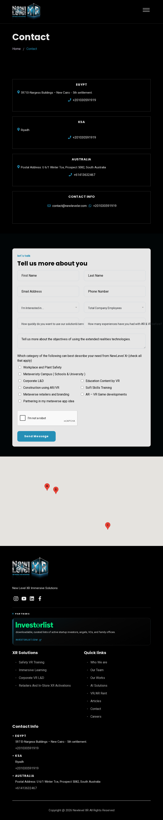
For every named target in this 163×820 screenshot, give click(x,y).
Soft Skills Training (99, 388)
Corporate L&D (33, 381)
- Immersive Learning (31, 670)
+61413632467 (84, 175)
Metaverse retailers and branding (46, 394)
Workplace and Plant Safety (42, 367)
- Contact (94, 709)
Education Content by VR (103, 381)
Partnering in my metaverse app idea (48, 401)
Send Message (36, 436)
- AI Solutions (97, 685)
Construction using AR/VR (41, 388)
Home (16, 49)
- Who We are (97, 662)
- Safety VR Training (29, 662)
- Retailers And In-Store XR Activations (43, 685)
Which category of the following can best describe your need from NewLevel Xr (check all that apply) (79, 358)
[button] (47, 487)
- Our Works (96, 678)
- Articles (94, 701)
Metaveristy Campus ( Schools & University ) (54, 374)
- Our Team (95, 670)
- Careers (94, 716)
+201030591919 (84, 100)
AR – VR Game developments (106, 394)
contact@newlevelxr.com (69, 206)
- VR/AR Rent (97, 693)
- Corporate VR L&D (29, 678)
